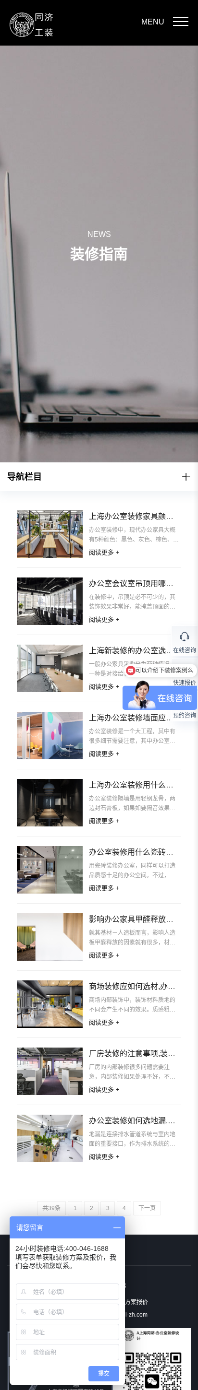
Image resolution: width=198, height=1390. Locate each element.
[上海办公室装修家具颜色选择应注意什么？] (50, 534)
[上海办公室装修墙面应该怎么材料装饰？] (50, 735)
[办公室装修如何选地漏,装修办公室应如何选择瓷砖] (50, 1138)
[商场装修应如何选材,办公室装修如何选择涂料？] (50, 1004)
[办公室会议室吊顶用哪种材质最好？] (50, 601)
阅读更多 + (104, 552)
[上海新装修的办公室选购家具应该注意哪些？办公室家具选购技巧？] (50, 668)
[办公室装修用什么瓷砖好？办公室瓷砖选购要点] (50, 870)
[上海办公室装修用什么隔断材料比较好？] (50, 802)
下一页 (147, 1208)
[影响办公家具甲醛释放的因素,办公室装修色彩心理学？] (50, 937)
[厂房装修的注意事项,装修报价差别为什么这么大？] (50, 1071)
